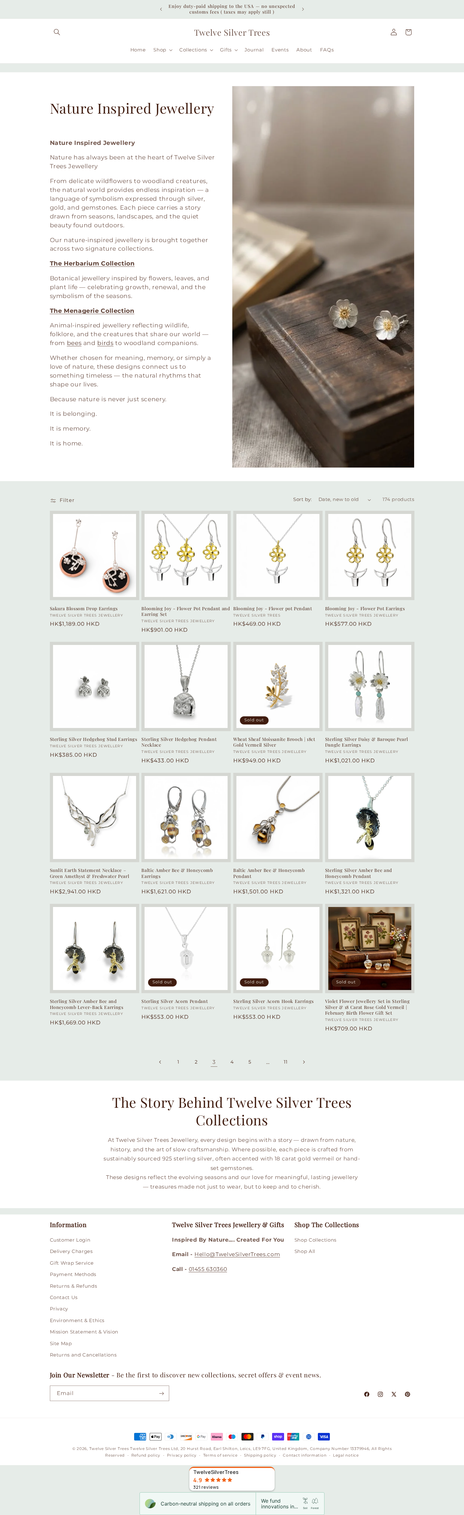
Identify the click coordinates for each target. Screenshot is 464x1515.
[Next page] (303, 1062)
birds (105, 343)
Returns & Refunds (73, 1286)
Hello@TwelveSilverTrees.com (237, 1254)
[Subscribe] (161, 1393)
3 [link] (214, 1062)
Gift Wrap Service (72, 1263)
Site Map (61, 1343)
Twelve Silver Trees (109, 1448)
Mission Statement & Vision (84, 1332)
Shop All (304, 1252)
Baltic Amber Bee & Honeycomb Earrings (177, 873)
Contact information (304, 1455)
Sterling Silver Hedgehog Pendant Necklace (179, 742)
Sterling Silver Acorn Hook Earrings (273, 1002)
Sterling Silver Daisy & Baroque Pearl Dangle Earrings (366, 742)
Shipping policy (260, 1455)
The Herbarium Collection (92, 263)
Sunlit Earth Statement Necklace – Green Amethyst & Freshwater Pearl (89, 873)
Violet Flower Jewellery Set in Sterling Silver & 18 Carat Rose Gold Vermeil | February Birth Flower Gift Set (367, 1007)
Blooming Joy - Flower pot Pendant (272, 608)
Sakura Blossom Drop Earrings (84, 608)
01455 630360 (208, 1269)
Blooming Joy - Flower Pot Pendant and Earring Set (185, 611)
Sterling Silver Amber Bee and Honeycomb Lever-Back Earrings (86, 1004)
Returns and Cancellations (83, 1355)
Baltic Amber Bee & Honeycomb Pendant (269, 873)
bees (74, 343)
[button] (57, 32)
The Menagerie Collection (92, 310)
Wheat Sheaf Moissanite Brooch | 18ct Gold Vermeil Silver (274, 742)
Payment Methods (73, 1274)
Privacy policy (182, 1455)
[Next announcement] (303, 9)
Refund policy (146, 1455)
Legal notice (346, 1455)
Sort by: (302, 499)
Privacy (59, 1309)
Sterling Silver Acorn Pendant (174, 1002)
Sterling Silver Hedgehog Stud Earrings (93, 739)
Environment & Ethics (77, 1320)
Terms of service (220, 1455)
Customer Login (70, 1240)
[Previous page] (160, 1062)
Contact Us (64, 1297)
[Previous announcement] (161, 9)
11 (285, 1062)
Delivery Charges (71, 1252)
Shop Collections (315, 1240)
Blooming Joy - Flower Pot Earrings (365, 608)
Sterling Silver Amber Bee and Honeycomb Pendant (358, 873)
